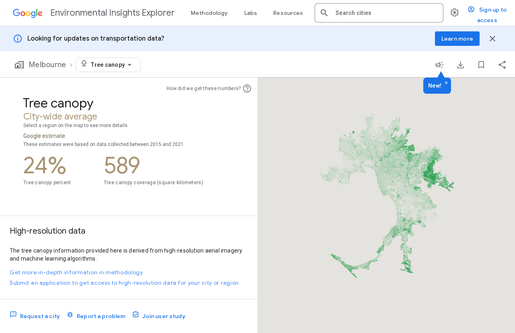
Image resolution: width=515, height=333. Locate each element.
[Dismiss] (446, 83)
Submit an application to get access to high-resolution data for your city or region (124, 282)
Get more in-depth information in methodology (76, 272)
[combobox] (386, 13)
